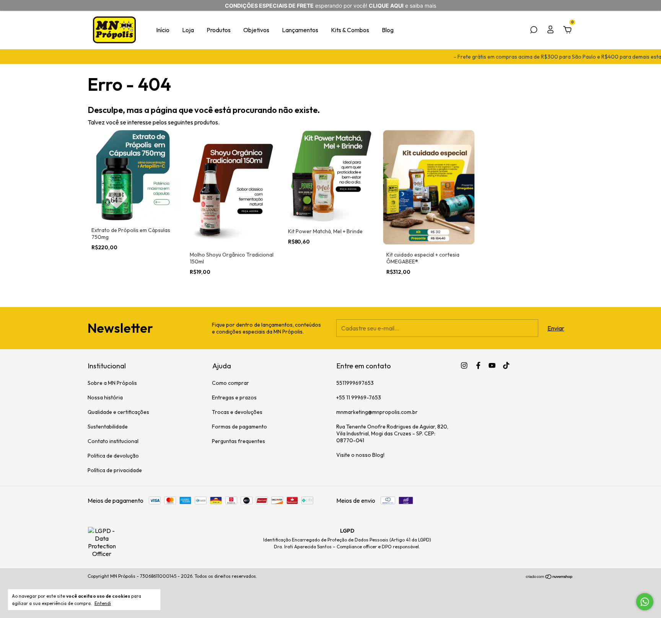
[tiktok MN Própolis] (506, 365)
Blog (388, 30)
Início (162, 30)
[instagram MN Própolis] (464, 365)
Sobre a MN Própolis (112, 382)
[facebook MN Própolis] (478, 365)
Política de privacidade (115, 470)
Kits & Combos (350, 30)
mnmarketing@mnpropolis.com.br (377, 412)
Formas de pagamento (239, 426)
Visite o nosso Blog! (360, 454)
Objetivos (256, 30)
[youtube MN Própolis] (492, 365)
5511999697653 (355, 382)
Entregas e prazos (234, 397)
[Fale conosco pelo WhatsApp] (644, 601)
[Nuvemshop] (549, 577)
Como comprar (230, 382)
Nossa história (105, 397)
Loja (188, 30)
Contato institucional (113, 441)
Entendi (102, 603)
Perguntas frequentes (238, 441)
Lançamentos (300, 30)
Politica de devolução (113, 455)
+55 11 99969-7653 (358, 397)
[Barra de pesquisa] (533, 30)
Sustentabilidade (108, 426)
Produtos (219, 30)
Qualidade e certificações (118, 412)
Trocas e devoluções (237, 412)
